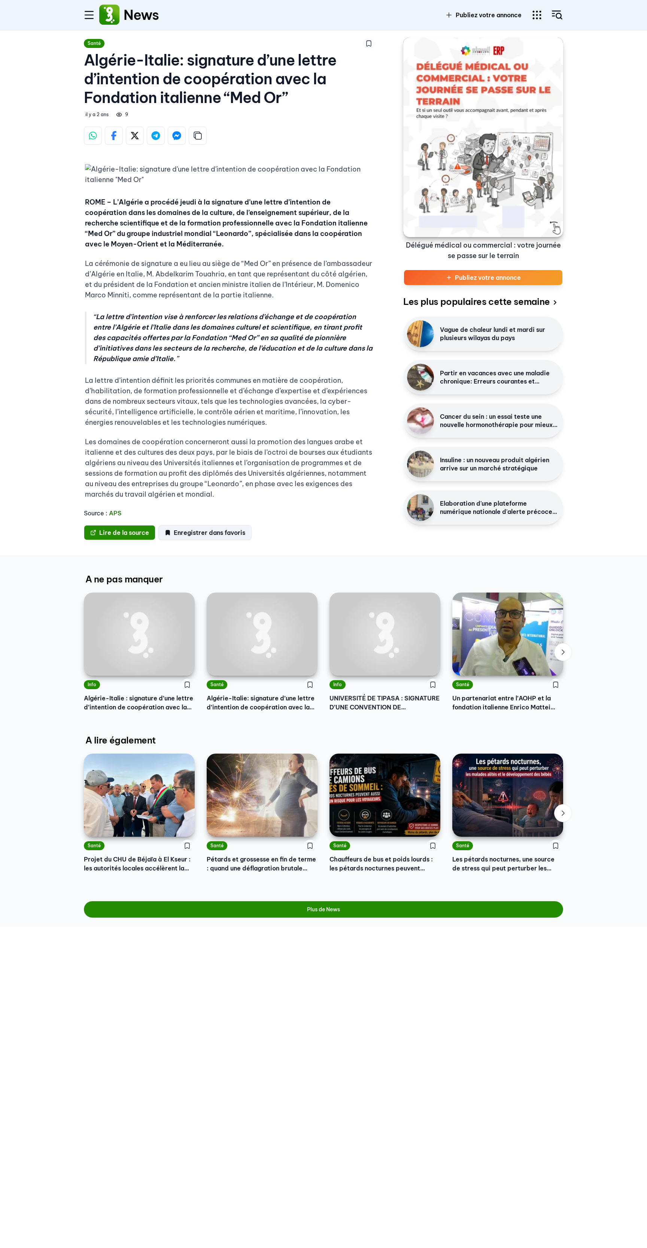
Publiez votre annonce (489, 15)
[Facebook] (114, 136)
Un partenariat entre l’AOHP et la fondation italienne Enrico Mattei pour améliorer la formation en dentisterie (501, 703)
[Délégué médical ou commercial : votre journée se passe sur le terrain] (483, 137)
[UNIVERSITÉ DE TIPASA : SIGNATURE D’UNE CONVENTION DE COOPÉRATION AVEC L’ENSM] (384, 634)
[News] (109, 14)
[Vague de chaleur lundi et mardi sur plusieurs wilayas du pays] (420, 333)
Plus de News (323, 909)
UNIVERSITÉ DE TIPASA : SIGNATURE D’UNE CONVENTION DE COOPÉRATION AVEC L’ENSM (384, 703)
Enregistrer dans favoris (209, 532)
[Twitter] (135, 136)
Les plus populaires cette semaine (476, 301)
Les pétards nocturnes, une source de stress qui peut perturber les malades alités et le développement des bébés (505, 864)
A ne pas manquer (123, 579)
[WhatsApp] (93, 136)
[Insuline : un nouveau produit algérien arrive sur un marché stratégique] (420, 464)
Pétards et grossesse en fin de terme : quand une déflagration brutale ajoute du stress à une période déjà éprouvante (261, 864)
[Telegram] (156, 136)
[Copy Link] (198, 136)
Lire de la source (124, 532)
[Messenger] (177, 136)
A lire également (120, 740)
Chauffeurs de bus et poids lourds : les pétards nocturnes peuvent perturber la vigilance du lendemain (382, 864)
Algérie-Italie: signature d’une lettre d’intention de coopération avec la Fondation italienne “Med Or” (261, 703)
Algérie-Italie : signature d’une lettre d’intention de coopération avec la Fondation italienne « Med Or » (138, 703)
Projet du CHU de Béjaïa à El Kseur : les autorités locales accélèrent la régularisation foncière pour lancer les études (137, 864)
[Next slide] (563, 652)
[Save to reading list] (369, 43)
